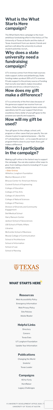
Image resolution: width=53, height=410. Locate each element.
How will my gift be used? (23, 121)
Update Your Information (26, 346)
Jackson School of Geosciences (19, 221)
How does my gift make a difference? (24, 92)
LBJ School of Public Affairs (17, 225)
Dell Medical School (13, 213)
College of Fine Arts (14, 192)
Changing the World (26, 359)
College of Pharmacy (14, 203)
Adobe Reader (26, 316)
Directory (26, 329)
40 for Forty (26, 380)
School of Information (14, 243)
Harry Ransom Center (14, 217)
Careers (26, 333)
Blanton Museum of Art (15, 177)
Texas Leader (26, 367)
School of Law (11, 247)
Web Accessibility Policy (26, 299)
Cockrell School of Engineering (18, 184)
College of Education (14, 188)
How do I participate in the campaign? (24, 150)
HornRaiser (26, 384)
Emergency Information (26, 303)
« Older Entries (11, 170)
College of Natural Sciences (17, 199)
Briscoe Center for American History (21, 181)
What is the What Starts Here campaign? (22, 24)
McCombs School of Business (18, 232)
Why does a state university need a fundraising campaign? (22, 59)
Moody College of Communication (20, 236)
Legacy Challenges (26, 388)
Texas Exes (26, 337)
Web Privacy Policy (26, 308)
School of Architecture (15, 239)
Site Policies (26, 312)
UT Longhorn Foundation (26, 341)
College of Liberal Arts (15, 196)
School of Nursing (13, 251)
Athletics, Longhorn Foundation (19, 173)
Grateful (26, 363)
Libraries (9, 228)
